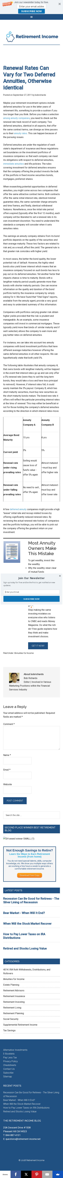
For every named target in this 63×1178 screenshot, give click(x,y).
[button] (31, 578)
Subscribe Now (31, 598)
